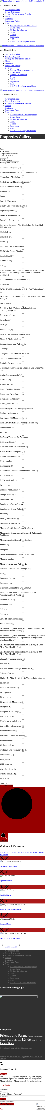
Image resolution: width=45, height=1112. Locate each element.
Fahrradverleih (7, 315)
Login (3, 1099)
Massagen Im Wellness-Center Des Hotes (17, 528)
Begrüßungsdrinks (8, 211)
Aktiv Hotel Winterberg (8, 866)
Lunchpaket (6, 499)
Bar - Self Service (8, 201)
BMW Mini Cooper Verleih (12, 251)
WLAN (4, 778)
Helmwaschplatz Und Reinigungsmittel (16, 408)
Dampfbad (6, 261)
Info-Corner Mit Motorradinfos (13, 418)
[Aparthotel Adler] (2, 873)
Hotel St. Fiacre (5, 895)
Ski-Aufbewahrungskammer (12, 659)
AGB (12, 39)
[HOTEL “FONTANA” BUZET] (2, 931)
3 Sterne (19, 852)
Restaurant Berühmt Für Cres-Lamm (15, 588)
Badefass (5, 191)
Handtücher (6, 384)
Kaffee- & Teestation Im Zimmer (14, 437)
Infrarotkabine (7, 427)
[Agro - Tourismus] (20, 156)
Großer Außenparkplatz (11, 375)
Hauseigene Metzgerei (10, 399)
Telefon (4, 683)
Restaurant (6, 583)
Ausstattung (4, 151)
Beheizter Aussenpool (10, 215)
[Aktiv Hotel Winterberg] (2, 859)
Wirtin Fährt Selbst (8, 774)
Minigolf (4, 549)
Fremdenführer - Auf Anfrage (13, 344)
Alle (2, 852)
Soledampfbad (7, 673)
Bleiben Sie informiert (18, 30)
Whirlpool (5, 759)
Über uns (8, 23)
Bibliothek (5, 232)
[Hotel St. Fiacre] (2, 888)
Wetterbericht (7, 755)
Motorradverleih (7, 559)
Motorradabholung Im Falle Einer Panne (17, 554)
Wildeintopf (6, 764)
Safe (3, 609)
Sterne (3, 163)
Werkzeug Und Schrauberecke (13, 750)
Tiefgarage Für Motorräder (11, 702)
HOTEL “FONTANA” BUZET (11, 938)
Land (2, 149)
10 (15, 946)
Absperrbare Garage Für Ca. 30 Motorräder (18, 172)
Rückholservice (7, 600)
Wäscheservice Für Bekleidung (13, 735)
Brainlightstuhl (7, 256)
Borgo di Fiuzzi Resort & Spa (10, 909)
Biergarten (6, 237)
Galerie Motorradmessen (36, 1036)
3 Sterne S (26, 852)
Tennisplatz (5, 692)
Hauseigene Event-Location (12, 394)
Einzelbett (5, 303)
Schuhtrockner (7, 624)
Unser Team (15, 28)
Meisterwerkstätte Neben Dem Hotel (16, 540)
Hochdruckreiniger (9, 413)
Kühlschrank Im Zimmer (11, 480)
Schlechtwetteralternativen (11, 619)
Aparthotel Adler (6, 881)
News (12, 32)
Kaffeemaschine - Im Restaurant (14, 447)
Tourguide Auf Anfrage (10, 711)
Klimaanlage (6, 466)
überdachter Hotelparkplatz (12, 726)
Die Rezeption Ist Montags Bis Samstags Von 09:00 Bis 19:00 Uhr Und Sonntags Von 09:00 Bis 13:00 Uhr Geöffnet (22, 272)
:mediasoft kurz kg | (17, 1056)
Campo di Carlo (5, 924)
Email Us (3, 1059)
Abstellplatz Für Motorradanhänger (15, 182)
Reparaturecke (7, 578)
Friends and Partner (12, 21)
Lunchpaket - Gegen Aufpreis (13, 509)
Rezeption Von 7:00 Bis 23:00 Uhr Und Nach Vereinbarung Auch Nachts (18, 594)
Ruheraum (6, 604)
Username (4, 1089)
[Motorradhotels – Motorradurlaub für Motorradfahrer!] (22, 1)
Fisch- (3, 325)
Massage (5, 514)
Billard (4, 242)
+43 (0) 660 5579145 (33, 1056)
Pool (3, 573)
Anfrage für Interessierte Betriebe (18, 14)
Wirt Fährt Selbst (8, 769)
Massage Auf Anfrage (10, 523)
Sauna (4, 614)
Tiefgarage (5, 697)
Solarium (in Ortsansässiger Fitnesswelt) (17, 668)
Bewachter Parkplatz (9, 220)
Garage (4, 349)
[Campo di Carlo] (2, 917)
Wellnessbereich (8, 745)
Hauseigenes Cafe (9, 404)
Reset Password (7, 1104)
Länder (8, 16)
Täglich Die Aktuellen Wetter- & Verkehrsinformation (22, 678)
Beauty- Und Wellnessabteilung (13, 206)
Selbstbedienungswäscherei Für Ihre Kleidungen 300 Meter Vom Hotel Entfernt (21, 653)
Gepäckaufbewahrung (10, 363)
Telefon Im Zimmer (9, 688)
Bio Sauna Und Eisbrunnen (12, 246)
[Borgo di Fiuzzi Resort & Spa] (2, 902)
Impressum (14, 37)
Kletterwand (6, 461)
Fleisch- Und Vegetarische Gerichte (15, 334)
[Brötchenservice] (20, 160)
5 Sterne (4, 854)
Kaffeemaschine (8, 442)
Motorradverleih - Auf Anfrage (13, 564)
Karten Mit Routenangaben (12, 451)
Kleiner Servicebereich (10, 456)
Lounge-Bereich (8, 495)
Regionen (9, 19)
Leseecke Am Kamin (10, 490)
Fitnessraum (6, 329)
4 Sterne (34, 852)
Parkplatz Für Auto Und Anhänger (15, 569)
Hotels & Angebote (12, 12)
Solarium (5, 664)
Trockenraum (7, 716)
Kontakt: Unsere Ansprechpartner (23, 25)
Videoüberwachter (8, 731)
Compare (3, 1074)
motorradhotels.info (12, 10)
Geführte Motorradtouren (11, 358)
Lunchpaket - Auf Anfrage (11, 504)
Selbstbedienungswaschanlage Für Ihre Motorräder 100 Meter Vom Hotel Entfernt (22, 629)
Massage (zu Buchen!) (10, 518)
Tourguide (5, 707)
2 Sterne (13, 852)
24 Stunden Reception (10, 167)
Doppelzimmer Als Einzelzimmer (15, 280)
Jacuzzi (4, 432)
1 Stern (7, 852)
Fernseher (5, 320)
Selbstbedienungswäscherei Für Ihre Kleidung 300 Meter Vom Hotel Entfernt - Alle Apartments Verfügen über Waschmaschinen (22, 637)
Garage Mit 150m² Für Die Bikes (14, 353)
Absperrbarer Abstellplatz (11, 177)
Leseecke (5, 485)
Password (4, 1094)
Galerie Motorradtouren (11, 1040)
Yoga (3, 783)
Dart (3, 265)
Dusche (4, 284)
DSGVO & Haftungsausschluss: (23, 41)
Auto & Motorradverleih (11, 187)
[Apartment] (20, 158)
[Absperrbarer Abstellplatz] (20, 154)
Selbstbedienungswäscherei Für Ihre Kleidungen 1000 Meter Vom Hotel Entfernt (21, 646)
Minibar (4, 545)
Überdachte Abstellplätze (11, 721)
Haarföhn (5, 380)
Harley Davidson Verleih (11, 389)
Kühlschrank (6, 475)
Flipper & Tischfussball (10, 339)
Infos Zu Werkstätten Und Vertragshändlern (19, 423)
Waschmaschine (7, 740)
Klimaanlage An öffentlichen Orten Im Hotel (19, 471)
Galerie (13, 35)
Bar (3, 196)
